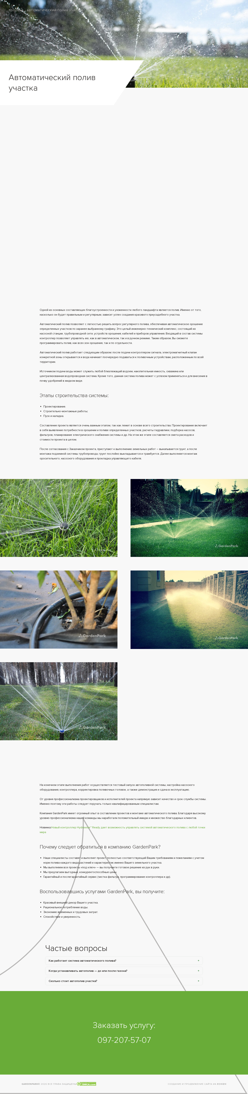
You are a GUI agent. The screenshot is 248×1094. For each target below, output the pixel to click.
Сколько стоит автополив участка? (73, 981)
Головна (16, 10)
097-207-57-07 (124, 1040)
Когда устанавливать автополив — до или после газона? (88, 970)
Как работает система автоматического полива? (82, 960)
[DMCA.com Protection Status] (86, 1084)
